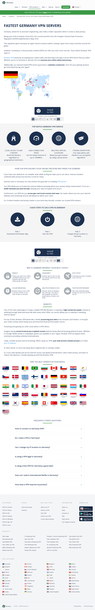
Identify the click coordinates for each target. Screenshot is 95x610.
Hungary (7, 575)
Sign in (57, 7)
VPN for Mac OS (7, 522)
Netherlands (75, 580)
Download (66, 7)
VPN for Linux (6, 525)
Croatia (74, 566)
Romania (52, 583)
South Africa (75, 586)
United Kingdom (54, 592)
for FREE (50, 110)
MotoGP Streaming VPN (54, 547)
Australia (7, 564)
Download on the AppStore (86, 519)
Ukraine (29, 592)
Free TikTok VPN (74, 542)
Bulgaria (7, 566)
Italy (28, 578)
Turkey (7, 592)
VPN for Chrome (7, 507)
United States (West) (11, 594)
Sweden (51, 589)
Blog (63, 510)
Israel (6, 578)
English (77, 7)
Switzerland (75, 589)
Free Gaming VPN (7, 539)
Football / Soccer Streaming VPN (57, 536)
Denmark (52, 569)
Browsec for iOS (47, 119)
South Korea (8, 589)
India (50, 575)
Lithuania (7, 580)
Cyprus (7, 569)
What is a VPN (45, 510)
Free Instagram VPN (53, 539)
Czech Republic (32, 569)
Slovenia (52, 586)
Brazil (73, 564)
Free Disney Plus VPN (75, 536)
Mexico (51, 580)
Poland (29, 583)
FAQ (63, 516)
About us (64, 507)
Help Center (65, 519)
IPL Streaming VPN (52, 544)
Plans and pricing (27, 507)
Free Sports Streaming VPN (33, 542)
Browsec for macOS (58, 119)
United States (76, 592)
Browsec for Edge (40, 119)
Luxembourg (30, 580)
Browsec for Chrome (33, 119)
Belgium (51, 564)
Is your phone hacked (47, 519)
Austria (29, 564)
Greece (51, 572)
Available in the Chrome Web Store (86, 508)
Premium (24, 7)
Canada (29, 566)
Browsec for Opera (44, 119)
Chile (50, 566)
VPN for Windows (7, 519)
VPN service (61, 181)
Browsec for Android (51, 119)
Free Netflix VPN (74, 539)
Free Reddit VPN (7, 542)
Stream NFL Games (30, 550)
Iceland (29, 575)
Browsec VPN (9, 58)
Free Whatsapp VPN (31, 544)
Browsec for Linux (62, 119)
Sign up (51, 7)
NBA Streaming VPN (75, 547)
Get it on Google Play (86, 514)
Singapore (30, 586)
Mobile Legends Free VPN (32, 547)
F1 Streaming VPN (30, 536)
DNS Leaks (5, 536)
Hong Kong (75, 572)
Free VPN (43, 513)
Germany (30, 572)
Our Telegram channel (68, 522)
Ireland (74, 575)
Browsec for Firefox (36, 119)
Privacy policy (77, 606)
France (7, 572)
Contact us (65, 513)
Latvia (73, 578)
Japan (51, 578)
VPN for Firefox (7, 510)
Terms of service (88, 606)
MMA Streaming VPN (8, 547)
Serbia (7, 586)
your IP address (10, 343)
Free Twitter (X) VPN (8, 544)
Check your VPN (46, 516)
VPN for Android (7, 516)
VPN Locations (33, 7)
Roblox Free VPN (7, 550)
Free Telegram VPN (52, 542)
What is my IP (45, 507)
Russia (73, 583)
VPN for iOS (5, 513)
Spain (28, 589)
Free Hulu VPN (29, 539)
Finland (74, 569)
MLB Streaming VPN (75, 544)
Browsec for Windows (54, 119)
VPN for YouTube (52, 550)
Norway (7, 583)
